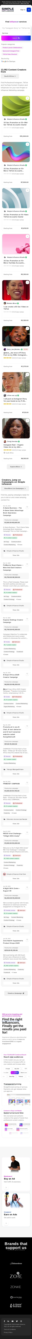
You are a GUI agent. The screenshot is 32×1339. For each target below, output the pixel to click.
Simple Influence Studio (16, 119)
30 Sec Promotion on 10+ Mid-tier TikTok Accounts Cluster (16, 124)
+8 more (19, 544)
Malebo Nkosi (12, 303)
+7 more (14, 972)
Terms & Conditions (10, 1329)
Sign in (22, 10)
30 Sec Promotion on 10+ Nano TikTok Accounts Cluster (16, 216)
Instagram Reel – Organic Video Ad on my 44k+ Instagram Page (14, 446)
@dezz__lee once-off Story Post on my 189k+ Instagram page (15, 354)
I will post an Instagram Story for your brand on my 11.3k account (15, 400)
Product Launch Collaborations (12, 47)
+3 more (14, 813)
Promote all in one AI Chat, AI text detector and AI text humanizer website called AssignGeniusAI (12, 732)
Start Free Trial (25, 3)
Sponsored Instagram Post (11, 51)
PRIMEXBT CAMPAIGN (11, 784)
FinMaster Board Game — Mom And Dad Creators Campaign (13, 567)
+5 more (18, 599)
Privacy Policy (8, 1332)
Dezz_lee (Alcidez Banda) (13, 349)
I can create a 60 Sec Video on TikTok (16, 308)
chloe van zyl (12, 395)
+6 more (18, 706)
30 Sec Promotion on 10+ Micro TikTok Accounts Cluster (14, 170)
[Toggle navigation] (29, 10)
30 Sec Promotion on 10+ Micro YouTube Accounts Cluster (14, 262)
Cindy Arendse (12, 441)
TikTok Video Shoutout (10, 54)
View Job (16, 555)
